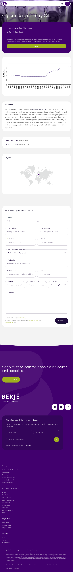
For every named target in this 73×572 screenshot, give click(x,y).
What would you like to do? (16, 249)
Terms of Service (9, 322)
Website (43, 239)
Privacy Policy (18, 564)
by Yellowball (12, 568)
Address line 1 (11, 260)
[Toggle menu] (67, 4)
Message (10, 292)
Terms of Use (27, 564)
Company (10, 239)
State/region (11, 281)
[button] (38, 174)
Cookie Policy (9, 564)
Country (54, 281)
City (41, 271)
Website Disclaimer (38, 564)
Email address (12, 228)
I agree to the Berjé (16, 318)
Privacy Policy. (22, 318)
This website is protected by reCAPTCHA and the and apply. (23, 321)
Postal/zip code (34, 281)
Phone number (45, 228)
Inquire (36, 46)
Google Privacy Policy (33, 320)
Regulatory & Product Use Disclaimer (54, 564)
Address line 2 (11, 271)
